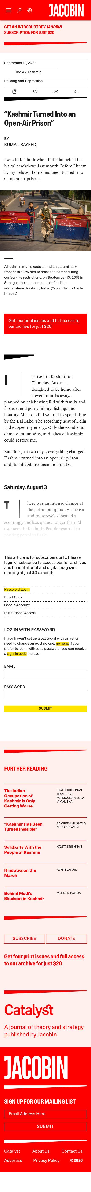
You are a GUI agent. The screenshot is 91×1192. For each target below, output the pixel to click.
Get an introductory (25, 27)
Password (14, 687)
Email (9, 666)
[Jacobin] (66, 10)
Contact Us (72, 1151)
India (20, 72)
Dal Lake (25, 421)
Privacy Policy (46, 1161)
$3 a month (42, 573)
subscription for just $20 (29, 33)
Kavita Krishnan (69, 790)
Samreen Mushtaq (71, 823)
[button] (8, 10)
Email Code (13, 597)
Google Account (17, 605)
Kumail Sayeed (20, 145)
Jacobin (54, 27)
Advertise (13, 1161)
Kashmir (34, 72)
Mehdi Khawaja (69, 893)
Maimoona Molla (70, 798)
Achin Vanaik (67, 870)
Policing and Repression (23, 81)
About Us (41, 1151)
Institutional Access (20, 613)
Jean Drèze (65, 794)
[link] (29, 10)
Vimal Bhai (65, 801)
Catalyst (12, 1151)
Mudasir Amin (68, 827)
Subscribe (24, 939)
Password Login (17, 589)
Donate (66, 939)
